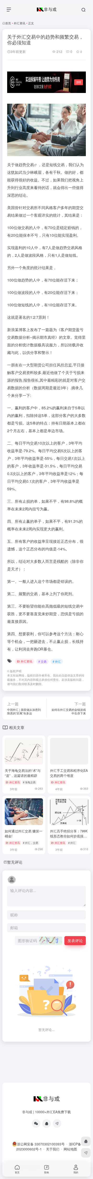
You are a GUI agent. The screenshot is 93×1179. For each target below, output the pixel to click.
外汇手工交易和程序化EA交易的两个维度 (69, 773)
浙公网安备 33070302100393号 (41, 1144)
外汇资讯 (19, 23)
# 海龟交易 (29, 782)
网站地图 (70, 1149)
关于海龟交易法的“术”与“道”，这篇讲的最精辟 (23, 773)
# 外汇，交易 (30, 843)
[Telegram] (57, 1123)
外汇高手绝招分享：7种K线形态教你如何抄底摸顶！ (69, 836)
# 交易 (42, 661)
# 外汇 (57, 661)
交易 (30, 164)
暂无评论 (14, 862)
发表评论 (75, 940)
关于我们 (52, 1149)
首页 (8, 23)
